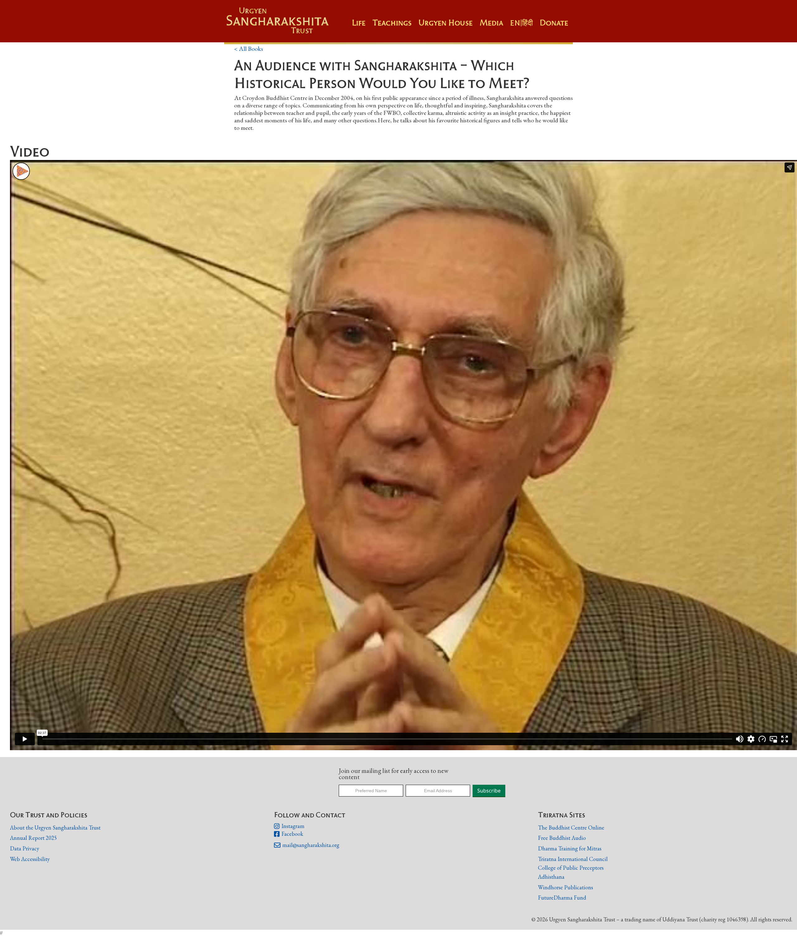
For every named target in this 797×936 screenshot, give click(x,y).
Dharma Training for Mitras (569, 848)
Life (358, 22)
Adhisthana (551, 876)
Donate (554, 22)
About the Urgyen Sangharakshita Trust (55, 827)
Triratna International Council (573, 859)
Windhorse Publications (565, 887)
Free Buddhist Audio (562, 837)
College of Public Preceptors (571, 868)
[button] (395, 25)
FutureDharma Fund (562, 897)
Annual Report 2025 (33, 837)
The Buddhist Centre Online (571, 827)
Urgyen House (445, 22)
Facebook (288, 834)
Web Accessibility (30, 859)
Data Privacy (24, 848)
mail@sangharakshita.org (306, 845)
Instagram (289, 826)
